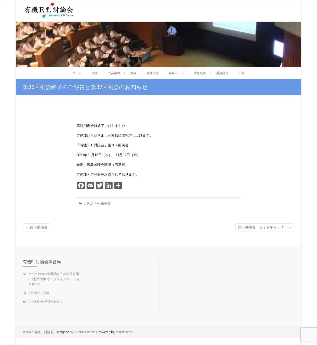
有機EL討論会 (44, 332)
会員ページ (176, 73)
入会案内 (114, 73)
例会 (133, 73)
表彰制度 (200, 73)
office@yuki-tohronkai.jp (46, 301)
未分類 (106, 203)
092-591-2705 (39, 293)
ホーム (76, 73)
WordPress (124, 332)
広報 (242, 73)
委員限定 (222, 73)
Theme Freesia (85, 332)
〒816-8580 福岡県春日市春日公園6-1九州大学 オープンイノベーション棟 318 (54, 279)
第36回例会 (37, 227)
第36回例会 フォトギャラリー (264, 227)
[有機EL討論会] (50, 10)
